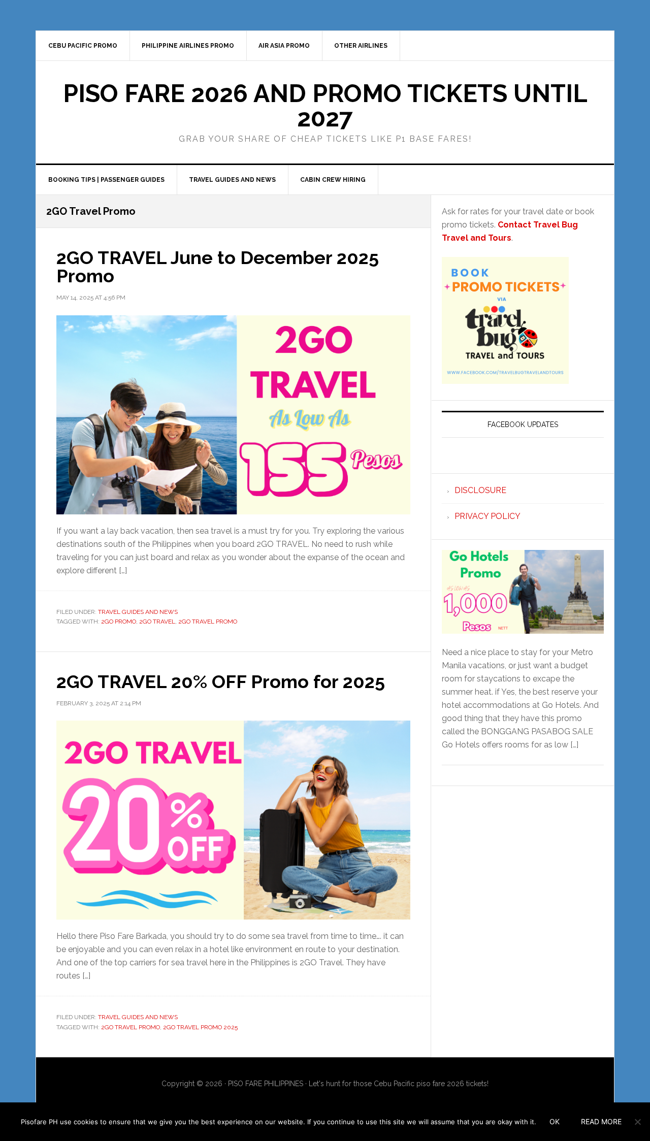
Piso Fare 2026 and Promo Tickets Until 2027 (325, 105)
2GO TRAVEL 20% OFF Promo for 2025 (220, 681)
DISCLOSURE (480, 490)
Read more (601, 1121)
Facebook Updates (523, 424)
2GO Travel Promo (207, 621)
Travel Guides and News (138, 611)
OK (554, 1121)
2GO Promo (118, 621)
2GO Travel (157, 621)
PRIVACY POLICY (487, 516)
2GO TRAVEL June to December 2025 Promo (217, 266)
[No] (637, 1122)
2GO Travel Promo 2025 (200, 1027)
